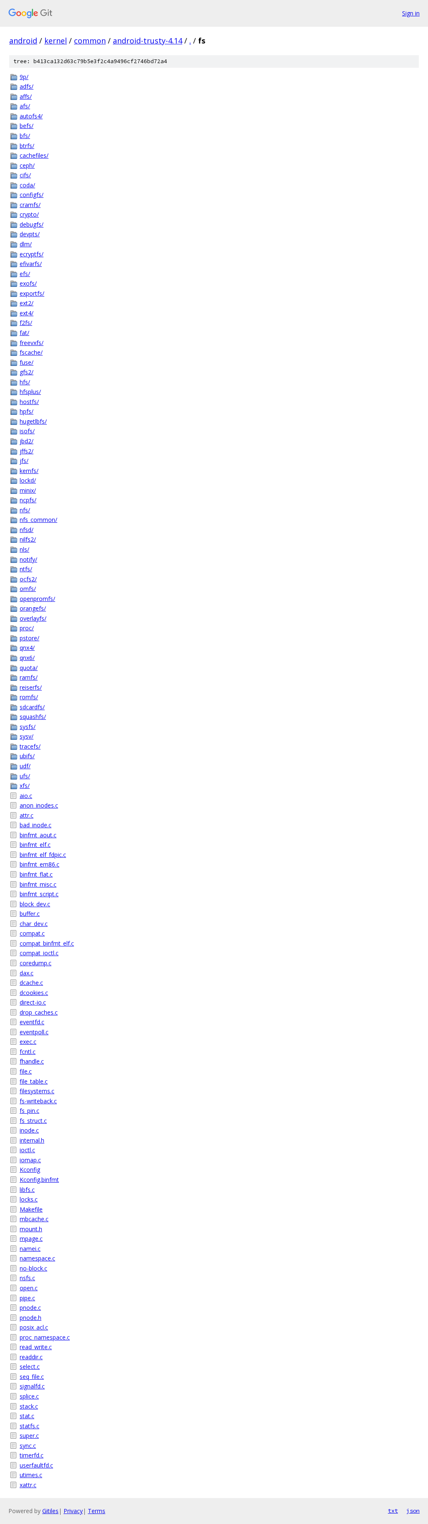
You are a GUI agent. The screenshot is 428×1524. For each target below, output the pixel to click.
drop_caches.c (39, 1012)
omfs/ (28, 589)
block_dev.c (35, 904)
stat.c (27, 1416)
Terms (96, 1511)
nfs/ (25, 510)
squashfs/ (33, 717)
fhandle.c (32, 1061)
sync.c (28, 1446)
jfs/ (24, 461)
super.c (29, 1436)
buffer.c (30, 914)
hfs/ (25, 382)
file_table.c (34, 1081)
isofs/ (27, 431)
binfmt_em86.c (39, 864)
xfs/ (25, 786)
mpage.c (31, 1239)
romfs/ (29, 697)
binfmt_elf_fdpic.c (43, 855)
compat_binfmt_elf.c (47, 943)
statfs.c (29, 1426)
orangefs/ (33, 608)
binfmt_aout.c (38, 835)
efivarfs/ (31, 264)
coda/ (27, 185)
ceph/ (27, 165)
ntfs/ (26, 569)
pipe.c (27, 1298)
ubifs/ (27, 756)
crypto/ (29, 214)
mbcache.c (34, 1219)
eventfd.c (32, 1022)
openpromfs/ (37, 599)
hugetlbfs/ (33, 421)
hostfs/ (29, 402)
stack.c (29, 1406)
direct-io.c (33, 1002)
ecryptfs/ (31, 254)
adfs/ (26, 86)
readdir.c (31, 1357)
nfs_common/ (38, 520)
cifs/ (25, 175)
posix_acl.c (34, 1327)
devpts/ (30, 234)
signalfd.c (32, 1386)
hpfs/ (26, 411)
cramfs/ (30, 205)
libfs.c (27, 1190)
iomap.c (30, 1160)
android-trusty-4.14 (147, 41)
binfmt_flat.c (36, 874)
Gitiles (50, 1511)
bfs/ (25, 136)
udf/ (25, 766)
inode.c (29, 1130)
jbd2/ (26, 441)
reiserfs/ (31, 687)
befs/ (26, 126)
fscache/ (31, 352)
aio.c (26, 796)
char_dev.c (34, 924)
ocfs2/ (28, 579)
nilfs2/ (28, 539)
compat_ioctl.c (39, 953)
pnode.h (30, 1318)
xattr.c (28, 1485)
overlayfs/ (33, 618)
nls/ (24, 549)
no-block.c (33, 1268)
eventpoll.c (34, 1032)
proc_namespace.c (45, 1337)
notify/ (28, 559)
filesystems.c (37, 1091)
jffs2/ (26, 451)
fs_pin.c (29, 1111)
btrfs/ (27, 146)
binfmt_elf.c (35, 845)
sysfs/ (28, 727)
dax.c (26, 973)
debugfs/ (31, 224)
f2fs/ (26, 323)
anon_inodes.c (39, 805)
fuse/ (26, 362)
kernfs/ (29, 471)
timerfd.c (31, 1455)
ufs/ (25, 776)
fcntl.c (28, 1052)
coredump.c (35, 963)
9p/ (24, 77)
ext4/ (26, 313)
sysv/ (26, 736)
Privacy (73, 1511)
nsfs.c (27, 1278)
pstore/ (29, 638)
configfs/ (31, 195)
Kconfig (30, 1170)
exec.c (28, 1042)
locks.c (29, 1199)
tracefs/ (30, 746)
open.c (29, 1288)
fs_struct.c (33, 1121)
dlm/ (26, 244)
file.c (26, 1071)
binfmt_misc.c (38, 884)
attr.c (26, 815)
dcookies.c (34, 993)
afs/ (25, 106)
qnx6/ (27, 658)
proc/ (27, 628)
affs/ (26, 96)
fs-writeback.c (38, 1101)
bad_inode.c (35, 825)
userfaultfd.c (36, 1465)
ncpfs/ (28, 500)
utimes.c (31, 1475)
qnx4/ (27, 648)
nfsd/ (26, 530)
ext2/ (26, 303)
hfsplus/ (30, 392)
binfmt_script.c (39, 894)
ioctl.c (27, 1150)
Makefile (31, 1209)
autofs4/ (31, 116)
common (90, 41)
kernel (55, 41)
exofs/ (28, 283)
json (413, 1510)
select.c (30, 1367)
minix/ (28, 490)
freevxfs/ (31, 343)
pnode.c (30, 1308)
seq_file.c (32, 1377)
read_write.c (36, 1347)
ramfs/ (29, 677)
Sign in (411, 13)
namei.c (30, 1249)
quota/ (29, 668)
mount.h (31, 1229)
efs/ (25, 274)
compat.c (32, 933)
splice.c (29, 1396)
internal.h (32, 1140)
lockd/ (28, 480)
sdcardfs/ (32, 707)
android (23, 41)
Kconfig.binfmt (39, 1180)
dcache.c (31, 983)
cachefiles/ (34, 155)
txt (393, 1510)
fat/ (24, 333)
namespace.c (37, 1258)
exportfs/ (32, 293)
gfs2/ (26, 372)
